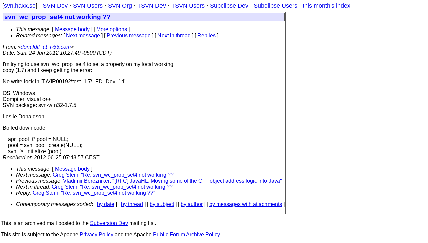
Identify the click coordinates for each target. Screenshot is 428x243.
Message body (72, 29)
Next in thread (174, 35)
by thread (132, 204)
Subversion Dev (109, 223)
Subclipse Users (275, 5)
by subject (162, 204)
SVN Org (120, 5)
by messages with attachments (245, 204)
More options (111, 29)
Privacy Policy (96, 234)
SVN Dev (55, 5)
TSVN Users (188, 5)
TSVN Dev (151, 5)
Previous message (129, 35)
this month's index (326, 5)
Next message (83, 35)
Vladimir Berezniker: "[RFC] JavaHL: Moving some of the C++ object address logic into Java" (172, 181)
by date (105, 204)
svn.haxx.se (20, 5)
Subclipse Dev (229, 5)
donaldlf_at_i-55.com (46, 47)
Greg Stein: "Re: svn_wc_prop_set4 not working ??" (114, 175)
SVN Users (88, 5)
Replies (206, 35)
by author (192, 204)
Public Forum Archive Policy (186, 234)
